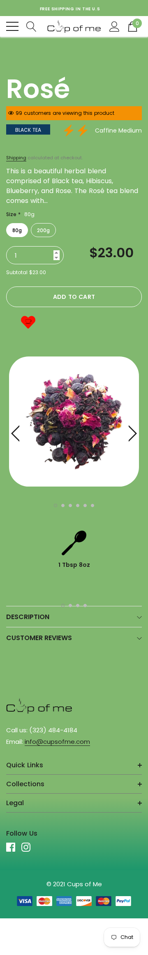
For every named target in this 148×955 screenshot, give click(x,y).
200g (43, 230)
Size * (20, 214)
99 (19, 112)
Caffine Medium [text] (118, 130)
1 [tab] (55, 505)
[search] (31, 26)
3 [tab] (70, 505)
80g (17, 230)
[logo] (74, 26)
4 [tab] (77, 505)
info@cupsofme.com (57, 741)
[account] (114, 26)
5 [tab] (85, 505)
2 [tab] (63, 505)
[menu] (12, 26)
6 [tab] (92, 505)
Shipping (16, 157)
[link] (39, 705)
